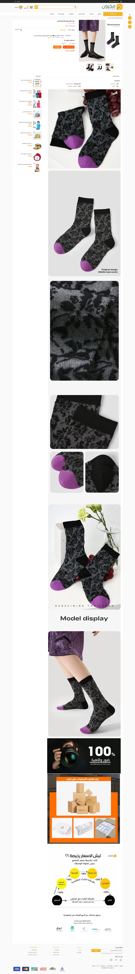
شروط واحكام (57, 950)
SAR (69, 30)
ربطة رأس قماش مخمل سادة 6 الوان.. (25, 164)
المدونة (52, 14)
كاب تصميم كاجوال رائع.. (27, 143)
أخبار (98, 965)
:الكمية (73, 43)
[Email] (130, 22)
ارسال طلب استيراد (68, 25)
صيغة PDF (17, 29)
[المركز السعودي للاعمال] (62, 969)
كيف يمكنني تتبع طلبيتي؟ (32, 954)
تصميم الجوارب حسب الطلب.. (26, 80)
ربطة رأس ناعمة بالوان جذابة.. (26, 153)
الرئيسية (99, 14)
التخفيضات (71, 14)
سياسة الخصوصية (56, 952)
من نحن (80, 950)
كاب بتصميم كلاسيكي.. (27, 111)
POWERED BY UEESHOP (107, 968)
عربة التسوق (26, 7)
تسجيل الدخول (111, 1)
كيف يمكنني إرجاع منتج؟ (32, 952)
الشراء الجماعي (81, 14)
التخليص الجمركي (56, 954)
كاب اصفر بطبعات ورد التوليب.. (26, 132)
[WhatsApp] (130, 18)
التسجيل (116, 1)
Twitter (116, 960)
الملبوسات (112, 18)
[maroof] (52, 969)
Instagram (111, 960)
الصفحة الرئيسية (117, 18)
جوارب (109, 18)
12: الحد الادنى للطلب (69, 40)
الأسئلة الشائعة (34, 950)
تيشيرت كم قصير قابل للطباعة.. (26, 90)
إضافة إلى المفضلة (68, 50)
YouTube (121, 960)
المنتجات (91, 14)
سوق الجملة (61, 14)
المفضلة (16, 7)
